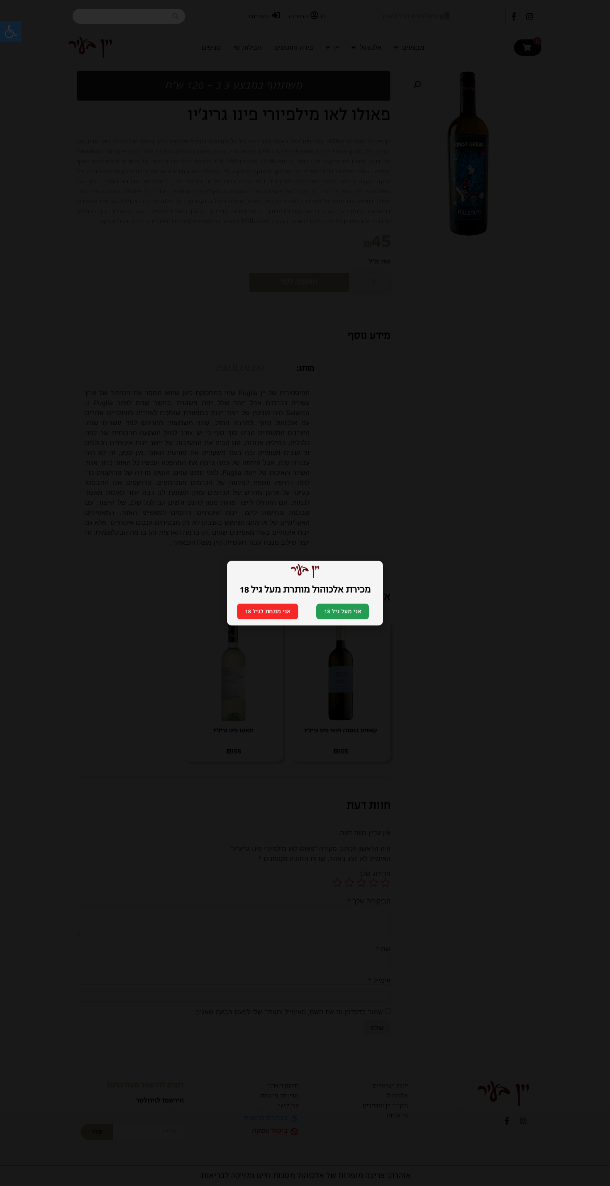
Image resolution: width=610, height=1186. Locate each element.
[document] (305, 593)
